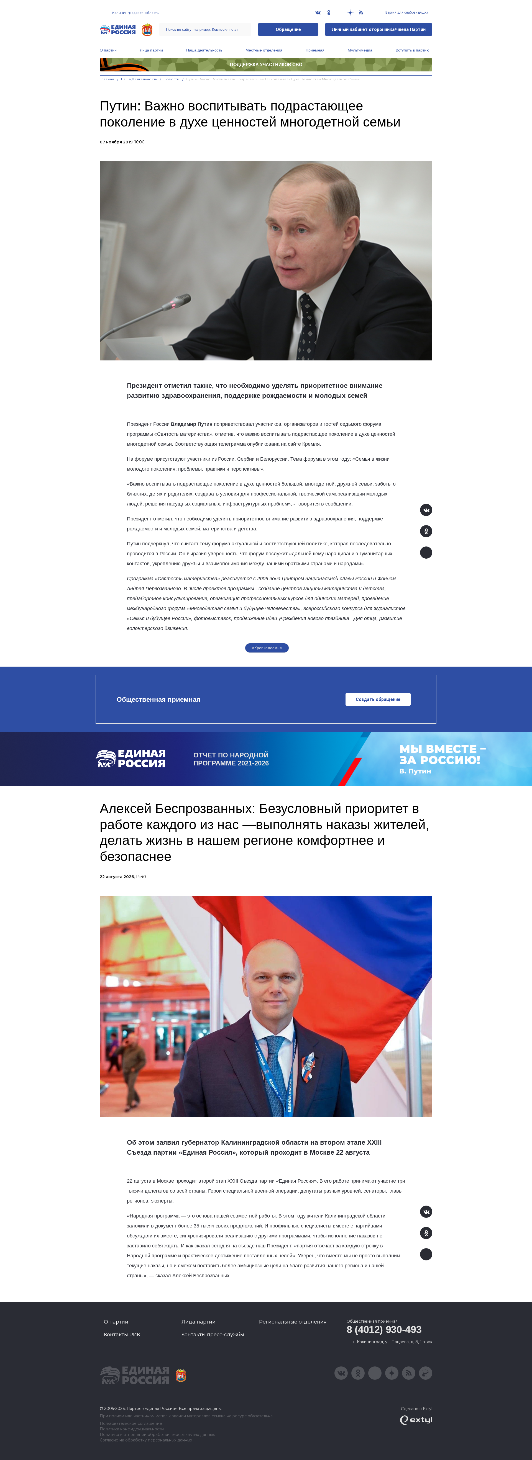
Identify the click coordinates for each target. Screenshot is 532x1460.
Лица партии (151, 50)
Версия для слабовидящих (406, 12)
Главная (107, 79)
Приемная (315, 50)
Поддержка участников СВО (266, 64)
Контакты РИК (122, 1335)
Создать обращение (378, 699)
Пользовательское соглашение (131, 1423)
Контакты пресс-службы (212, 1335)
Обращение (288, 29)
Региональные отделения (293, 1322)
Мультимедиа (360, 50)
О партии (108, 50)
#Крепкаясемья (267, 648)
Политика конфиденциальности (132, 1429)
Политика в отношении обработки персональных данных (157, 1434)
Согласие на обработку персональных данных (146, 1440)
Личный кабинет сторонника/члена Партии (379, 29)
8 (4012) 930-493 (384, 1329)
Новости (172, 79)
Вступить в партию (412, 50)
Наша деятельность (204, 50)
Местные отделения (263, 50)
